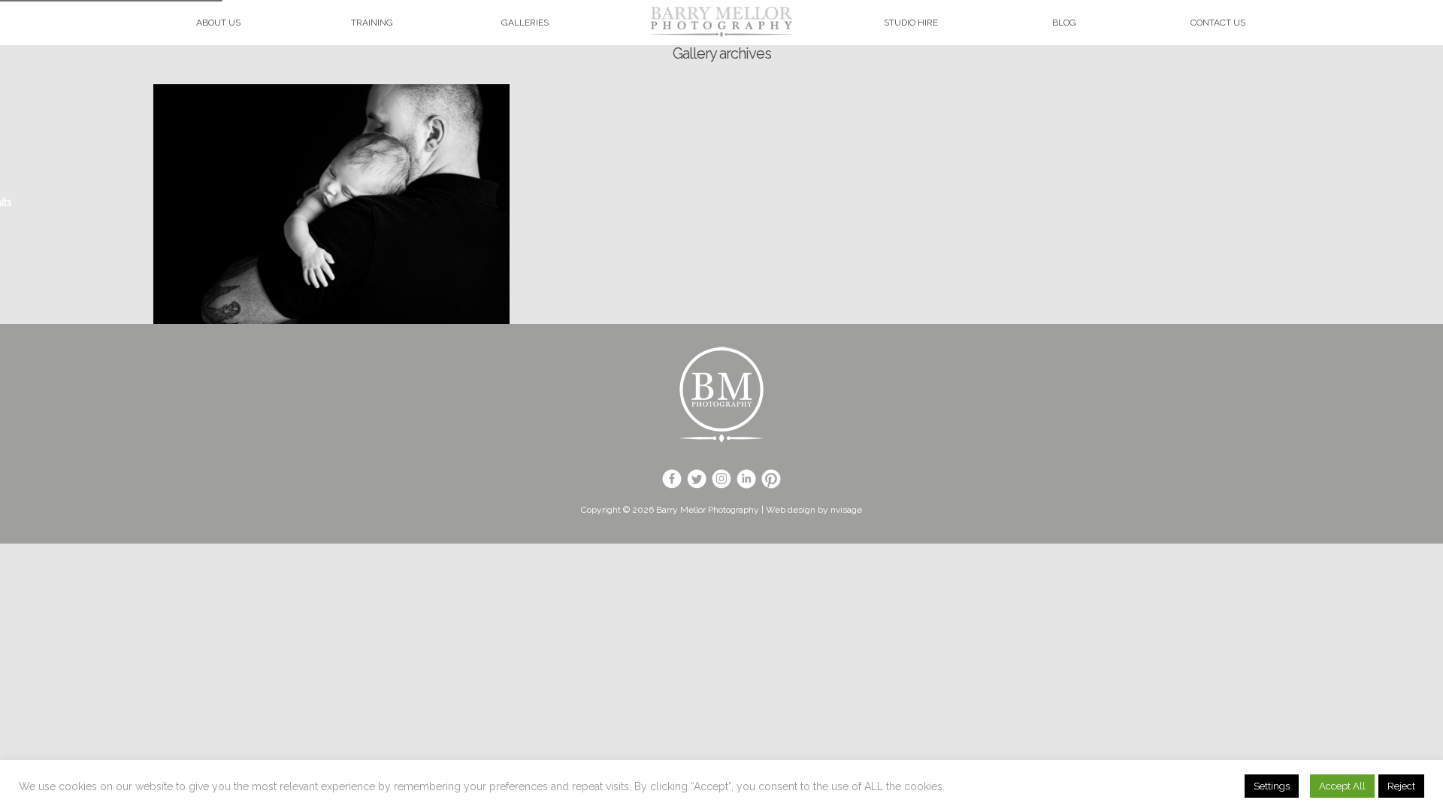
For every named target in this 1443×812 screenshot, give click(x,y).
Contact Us (1217, 22)
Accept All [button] (1342, 786)
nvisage (846, 509)
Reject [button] (1401, 786)
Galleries (525, 22)
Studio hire (911, 22)
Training (372, 22)
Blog (1064, 22)
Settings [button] (1272, 786)
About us (218, 22)
